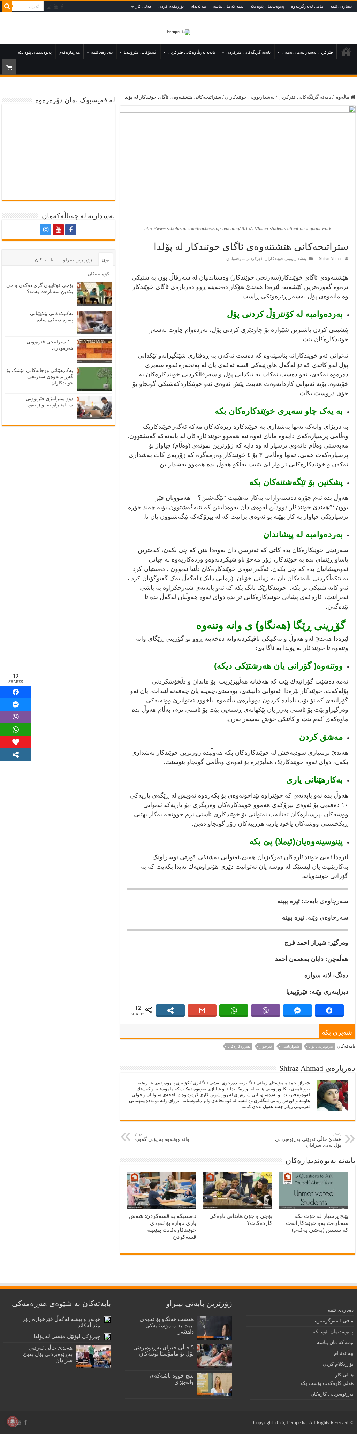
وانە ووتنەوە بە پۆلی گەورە (161, 1137)
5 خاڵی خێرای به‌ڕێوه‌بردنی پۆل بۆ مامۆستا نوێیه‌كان (163, 1350)
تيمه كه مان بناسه (228, 6)
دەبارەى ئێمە (341, 6)
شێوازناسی (290, 1046)
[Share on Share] (15, 692)
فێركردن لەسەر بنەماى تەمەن (307, 52)
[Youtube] (56, 6)
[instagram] (49, 6)
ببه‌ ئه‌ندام (198, 6)
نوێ (105, 259)
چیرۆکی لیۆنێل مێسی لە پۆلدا (66, 1336)
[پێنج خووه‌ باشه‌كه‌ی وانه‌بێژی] (214, 1384)
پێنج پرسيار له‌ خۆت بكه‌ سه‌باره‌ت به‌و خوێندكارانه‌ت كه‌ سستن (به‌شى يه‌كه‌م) (317, 1223)
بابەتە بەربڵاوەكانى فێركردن (191, 52)
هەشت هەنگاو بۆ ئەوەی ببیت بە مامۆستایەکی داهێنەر (167, 1325)
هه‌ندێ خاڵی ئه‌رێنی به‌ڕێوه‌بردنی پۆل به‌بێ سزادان (308, 1140)
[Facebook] (62, 6)
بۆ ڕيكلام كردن (171, 6)
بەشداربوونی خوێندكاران (250, 97)
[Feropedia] (178, 31)
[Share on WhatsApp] (15, 729)
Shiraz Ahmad (330, 258)
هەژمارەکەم (69, 52)
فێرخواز (266, 1046)
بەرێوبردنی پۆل (321, 1046)
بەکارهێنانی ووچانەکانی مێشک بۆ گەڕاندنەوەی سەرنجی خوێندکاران (40, 377)
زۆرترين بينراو (77, 259)
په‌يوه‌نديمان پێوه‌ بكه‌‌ (267, 6)
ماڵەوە (346, 51)
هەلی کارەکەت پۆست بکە (327, 1383)
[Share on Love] (15, 742)
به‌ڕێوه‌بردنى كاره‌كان (332, 1394)
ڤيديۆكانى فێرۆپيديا (140, 52)
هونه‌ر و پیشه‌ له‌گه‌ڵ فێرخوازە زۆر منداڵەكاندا (61, 1322)
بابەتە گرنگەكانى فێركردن (248, 52)
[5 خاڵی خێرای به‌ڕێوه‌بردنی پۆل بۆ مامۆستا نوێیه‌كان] (214, 1356)
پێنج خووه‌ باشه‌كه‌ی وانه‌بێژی (172, 1378)
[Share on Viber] (15, 717)
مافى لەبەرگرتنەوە (307, 6)
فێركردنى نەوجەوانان (244, 258)
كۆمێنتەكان (98, 273)
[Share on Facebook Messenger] (15, 704)
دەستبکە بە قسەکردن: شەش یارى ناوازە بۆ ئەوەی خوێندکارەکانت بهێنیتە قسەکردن (162, 1226)
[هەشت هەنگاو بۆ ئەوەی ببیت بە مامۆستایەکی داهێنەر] (214, 1328)
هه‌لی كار (143, 6)
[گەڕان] (7, 6)
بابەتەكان (44, 259)
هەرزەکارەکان (239, 1046)
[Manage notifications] (12, 1421)
